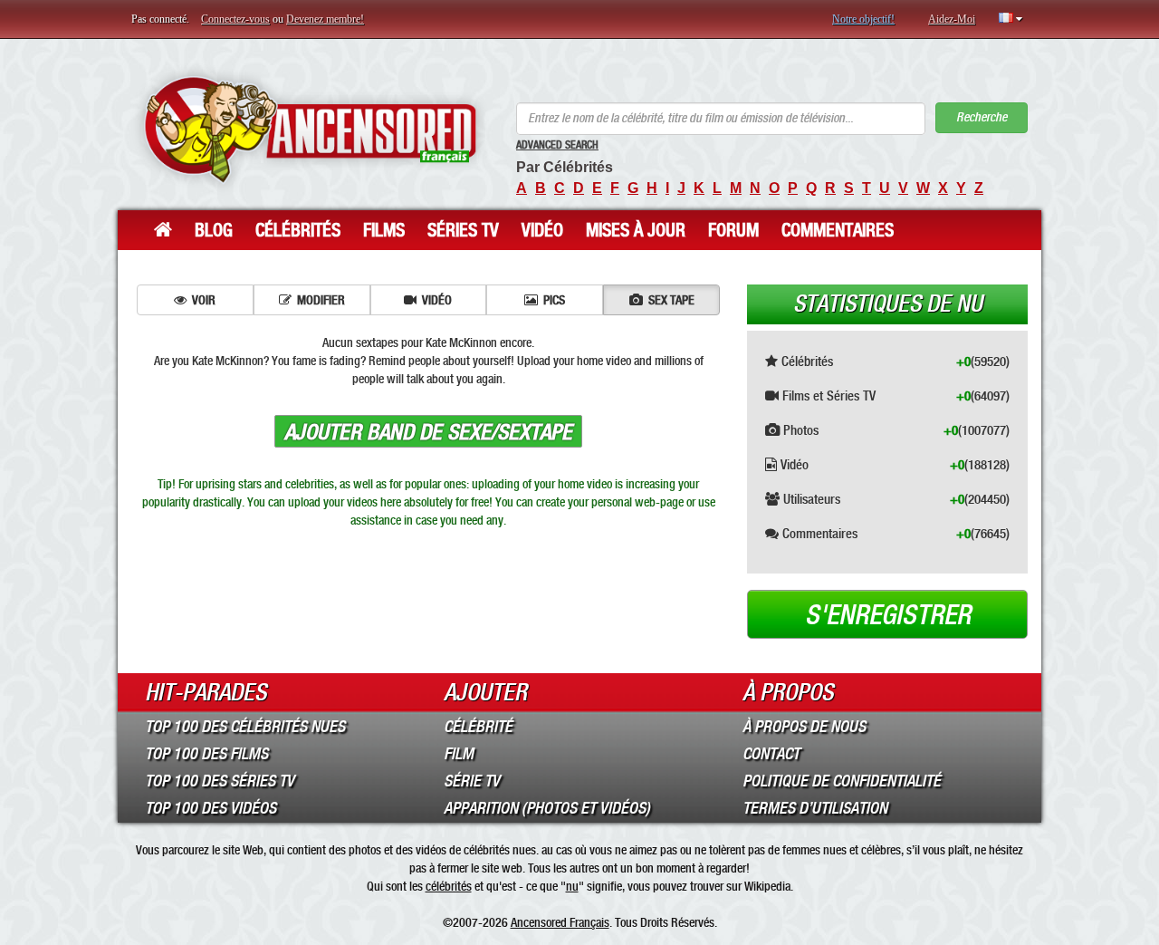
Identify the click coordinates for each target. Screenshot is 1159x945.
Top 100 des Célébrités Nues (245, 727)
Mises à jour (635, 230)
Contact (771, 754)
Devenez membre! (325, 19)
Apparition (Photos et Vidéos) (547, 808)
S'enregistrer (888, 615)
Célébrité (478, 727)
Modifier (321, 300)
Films (384, 230)
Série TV (472, 781)
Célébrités (297, 230)
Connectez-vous (235, 19)
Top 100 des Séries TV (219, 781)
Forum (733, 230)
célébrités (449, 886)
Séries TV (463, 230)
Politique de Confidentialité (841, 781)
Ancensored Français (560, 922)
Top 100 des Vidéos (210, 808)
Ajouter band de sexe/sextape (428, 432)
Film (459, 754)
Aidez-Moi (951, 19)
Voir (204, 300)
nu (572, 886)
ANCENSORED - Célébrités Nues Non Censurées (310, 129)
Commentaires (837, 230)
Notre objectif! (863, 19)
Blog (214, 230)
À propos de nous (804, 727)
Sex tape (671, 300)
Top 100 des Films (206, 754)
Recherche (981, 117)
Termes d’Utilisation (814, 808)
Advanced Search (557, 145)
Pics (554, 300)
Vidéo (542, 230)
